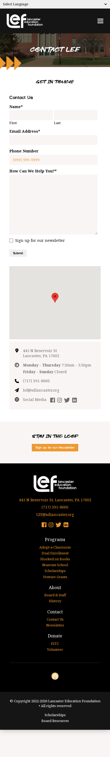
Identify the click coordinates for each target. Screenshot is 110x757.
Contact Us (55, 619)
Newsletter (55, 625)
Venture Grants (55, 576)
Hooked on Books (55, 559)
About (55, 587)
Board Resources (55, 720)
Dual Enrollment (55, 553)
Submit (18, 253)
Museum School (55, 564)
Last (57, 122)
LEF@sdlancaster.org (55, 514)
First (13, 122)
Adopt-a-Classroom (55, 547)
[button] (55, 298)
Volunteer (55, 649)
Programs (55, 539)
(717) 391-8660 (36, 380)
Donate (55, 636)
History (55, 600)
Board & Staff (55, 595)
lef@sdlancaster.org (41, 390)
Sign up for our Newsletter (55, 447)
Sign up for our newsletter (40, 240)
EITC (55, 643)
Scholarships (55, 570)
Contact (55, 612)
